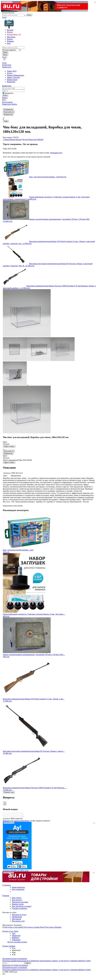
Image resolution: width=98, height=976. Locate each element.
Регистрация (7, 102)
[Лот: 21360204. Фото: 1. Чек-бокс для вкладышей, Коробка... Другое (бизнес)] (27, 336)
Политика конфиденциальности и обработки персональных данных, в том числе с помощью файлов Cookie (46, 961)
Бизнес (19, 140)
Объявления (17, 917)
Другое (25, 140)
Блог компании (18, 889)
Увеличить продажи (20, 902)
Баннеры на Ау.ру (19, 915)
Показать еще (9, 792)
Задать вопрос (9, 446)
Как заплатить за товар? (21, 906)
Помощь (5, 896)
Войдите (6, 821)
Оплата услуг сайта (10, 931)
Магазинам (16, 919)
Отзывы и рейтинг (19, 908)
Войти (4, 98)
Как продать (17, 900)
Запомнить (9, 93)
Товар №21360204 (35, 140)
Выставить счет (18, 921)
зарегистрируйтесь (21, 821)
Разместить (6, 65)
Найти (5, 52)
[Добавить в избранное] (4, 449)
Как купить (16, 898)
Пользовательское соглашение (14, 959)
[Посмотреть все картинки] (28, 385)
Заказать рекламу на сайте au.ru (15, 870)
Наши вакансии (18, 887)
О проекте (6, 885)
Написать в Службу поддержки (15, 965)
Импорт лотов (18, 904)
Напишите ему (56, 153)
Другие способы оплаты (17, 942)
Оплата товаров (8, 946)
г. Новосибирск (9, 140)
